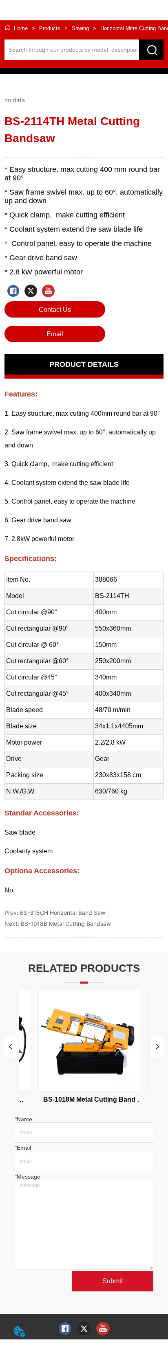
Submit (112, 1281)
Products (49, 28)
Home (21, 28)
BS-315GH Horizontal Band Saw (62, 912)
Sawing (80, 28)
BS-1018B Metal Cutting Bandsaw (66, 923)
